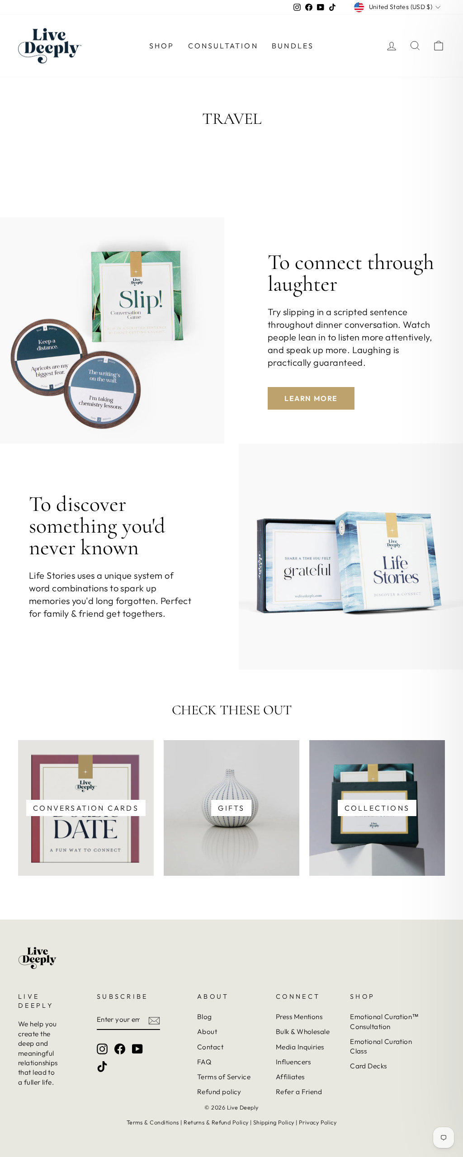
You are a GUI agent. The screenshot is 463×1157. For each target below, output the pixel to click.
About (207, 1031)
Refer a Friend (299, 1091)
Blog (204, 1016)
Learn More (311, 398)
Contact (210, 1047)
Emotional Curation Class (381, 1046)
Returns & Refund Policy (216, 1122)
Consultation (223, 45)
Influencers (293, 1062)
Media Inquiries (300, 1047)
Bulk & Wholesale (303, 1031)
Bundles (293, 45)
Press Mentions (299, 1016)
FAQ (204, 1062)
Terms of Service (223, 1076)
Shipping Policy (273, 1122)
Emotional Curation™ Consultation (384, 1021)
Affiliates (290, 1076)
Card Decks (368, 1066)
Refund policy (219, 1091)
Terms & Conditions (153, 1122)
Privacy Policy (317, 1122)
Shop (162, 45)
